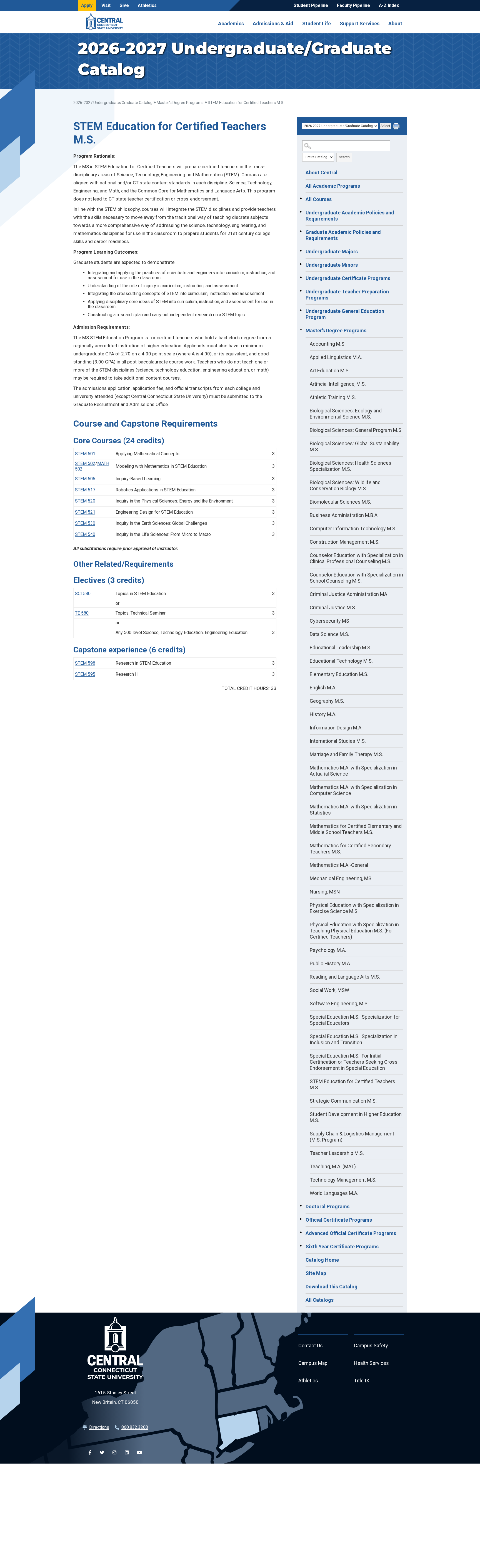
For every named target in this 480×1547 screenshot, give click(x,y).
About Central (322, 172)
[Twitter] (102, 1452)
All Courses (319, 199)
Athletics (147, 5)
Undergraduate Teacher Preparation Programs (347, 295)
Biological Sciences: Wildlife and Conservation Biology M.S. (345, 485)
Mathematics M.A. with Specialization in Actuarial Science (353, 771)
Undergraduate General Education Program (345, 314)
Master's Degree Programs (180, 102)
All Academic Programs (333, 186)
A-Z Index (389, 5)
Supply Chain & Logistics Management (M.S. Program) (352, 1137)
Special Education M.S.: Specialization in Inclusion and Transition (354, 1039)
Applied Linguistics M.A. (336, 357)
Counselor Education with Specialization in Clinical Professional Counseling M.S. (356, 558)
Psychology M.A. (328, 950)
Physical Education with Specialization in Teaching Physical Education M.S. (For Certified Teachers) (354, 931)
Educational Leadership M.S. (340, 647)
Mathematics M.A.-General (339, 865)
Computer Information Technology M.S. (353, 528)
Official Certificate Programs (339, 1220)
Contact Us (310, 1345)
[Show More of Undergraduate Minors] (301, 264)
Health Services (371, 1363)
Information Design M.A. (336, 728)
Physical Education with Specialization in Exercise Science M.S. (354, 908)
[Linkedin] (127, 1452)
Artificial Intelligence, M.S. (338, 384)
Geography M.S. (327, 701)
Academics (231, 23)
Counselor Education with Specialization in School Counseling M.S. (356, 578)
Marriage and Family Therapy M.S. (346, 754)
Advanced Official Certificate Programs (351, 1233)
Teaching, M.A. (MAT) (333, 1166)
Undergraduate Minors (332, 265)
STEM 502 (85, 463)
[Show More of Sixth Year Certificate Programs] (301, 1246)
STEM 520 (85, 501)
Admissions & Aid (273, 23)
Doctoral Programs (327, 1206)
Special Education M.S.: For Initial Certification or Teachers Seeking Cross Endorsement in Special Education (354, 1062)
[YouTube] (139, 1452)
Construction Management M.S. (344, 542)
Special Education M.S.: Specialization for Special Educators (355, 1020)
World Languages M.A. (334, 1193)
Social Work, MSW (329, 990)
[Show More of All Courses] (301, 198)
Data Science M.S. (329, 634)
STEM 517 (85, 489)
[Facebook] (90, 1452)
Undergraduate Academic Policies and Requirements (350, 216)
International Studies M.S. (338, 741)
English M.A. (323, 687)
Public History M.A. (330, 963)
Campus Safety (371, 1345)
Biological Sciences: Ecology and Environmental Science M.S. (346, 414)
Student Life (316, 23)
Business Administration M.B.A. (344, 515)
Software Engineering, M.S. (339, 1003)
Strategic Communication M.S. (343, 1101)
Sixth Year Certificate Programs (342, 1246)
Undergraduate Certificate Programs (348, 278)
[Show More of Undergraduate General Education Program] (301, 310)
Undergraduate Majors (332, 251)
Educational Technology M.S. (341, 661)
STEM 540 (85, 534)
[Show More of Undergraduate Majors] (301, 251)
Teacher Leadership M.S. (337, 1153)
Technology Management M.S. (343, 1180)
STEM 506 (85, 478)
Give (124, 5)
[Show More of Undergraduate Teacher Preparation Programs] (301, 291)
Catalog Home (322, 1260)
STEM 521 (85, 512)
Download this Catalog (332, 1286)
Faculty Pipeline (353, 5)
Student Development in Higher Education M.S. (356, 1117)
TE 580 (82, 613)
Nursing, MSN (325, 892)
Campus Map (313, 1363)
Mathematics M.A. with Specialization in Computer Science (353, 790)
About (395, 23)
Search (344, 157)
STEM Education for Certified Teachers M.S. (352, 1084)
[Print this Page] (397, 127)
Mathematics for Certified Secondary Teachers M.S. (350, 849)
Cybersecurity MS (329, 621)
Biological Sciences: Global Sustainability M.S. (354, 446)
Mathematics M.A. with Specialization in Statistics (353, 810)
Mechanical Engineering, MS (340, 878)
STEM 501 (85, 453)
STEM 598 (85, 663)
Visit (106, 5)
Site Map (316, 1273)
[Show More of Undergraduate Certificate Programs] (301, 277)
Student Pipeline (311, 5)
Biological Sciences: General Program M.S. (356, 430)
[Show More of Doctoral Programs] (301, 1206)
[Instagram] (114, 1452)
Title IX (361, 1380)
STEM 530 (85, 523)
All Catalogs (320, 1300)
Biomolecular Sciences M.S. (340, 502)
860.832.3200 (134, 1427)
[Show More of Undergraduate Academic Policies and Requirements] (301, 212)
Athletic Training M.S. (333, 397)
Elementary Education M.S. (339, 674)
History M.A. (323, 714)
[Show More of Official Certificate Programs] (301, 1219)
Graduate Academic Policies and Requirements (343, 235)
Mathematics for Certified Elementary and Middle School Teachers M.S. (356, 829)
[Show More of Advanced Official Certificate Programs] (301, 1232)
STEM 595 (85, 674)
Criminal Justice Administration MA (348, 594)
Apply (86, 5)
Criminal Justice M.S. (333, 607)
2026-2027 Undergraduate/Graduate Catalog (112, 102)
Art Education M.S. (330, 370)
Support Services (359, 23)
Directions (99, 1427)
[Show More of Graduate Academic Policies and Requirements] (301, 231)
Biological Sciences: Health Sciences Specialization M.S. (350, 466)
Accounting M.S (327, 344)
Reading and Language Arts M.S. (345, 977)
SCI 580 (83, 593)
